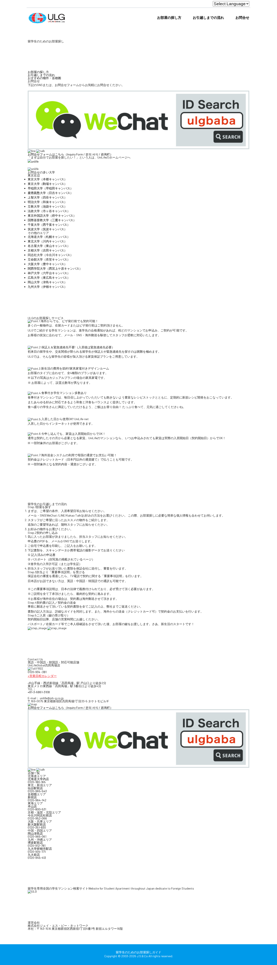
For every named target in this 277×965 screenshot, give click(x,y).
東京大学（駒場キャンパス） (47, 184)
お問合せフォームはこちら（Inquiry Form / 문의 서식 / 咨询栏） (70, 154)
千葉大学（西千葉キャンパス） (49, 224)
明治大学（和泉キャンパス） (47, 202)
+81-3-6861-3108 (39, 692)
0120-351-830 (37, 827)
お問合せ (242, 17)
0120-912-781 (36, 845)
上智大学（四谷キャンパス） (47, 197)
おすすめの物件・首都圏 (44, 78)
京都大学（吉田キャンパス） (47, 250)
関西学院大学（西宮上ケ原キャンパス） (55, 268)
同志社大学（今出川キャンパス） (50, 255)
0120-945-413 (37, 857)
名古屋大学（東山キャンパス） (49, 246)
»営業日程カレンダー (42, 676)
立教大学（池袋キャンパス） (47, 206)
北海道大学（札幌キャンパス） (49, 236)
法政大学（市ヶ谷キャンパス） (49, 211)
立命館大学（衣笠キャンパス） (49, 259)
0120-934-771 (37, 851)
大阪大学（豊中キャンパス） (47, 264)
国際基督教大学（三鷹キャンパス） (52, 220)
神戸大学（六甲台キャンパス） (49, 273)
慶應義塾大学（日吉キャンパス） (50, 193)
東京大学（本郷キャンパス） (47, 179)
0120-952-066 (37, 818)
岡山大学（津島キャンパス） (47, 282)
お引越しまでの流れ (208, 17)
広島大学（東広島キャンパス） (49, 277)
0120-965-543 (37, 791)
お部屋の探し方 (169, 17)
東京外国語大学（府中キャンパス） (52, 215)
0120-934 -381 (37, 672)
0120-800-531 (37, 809)
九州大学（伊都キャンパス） (47, 286)
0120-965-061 (37, 836)
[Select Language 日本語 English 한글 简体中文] (231, 3)
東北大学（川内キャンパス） (47, 241)
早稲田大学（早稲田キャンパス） (50, 188)
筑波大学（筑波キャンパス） (47, 229)
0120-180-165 (37, 782)
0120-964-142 (37, 800)
